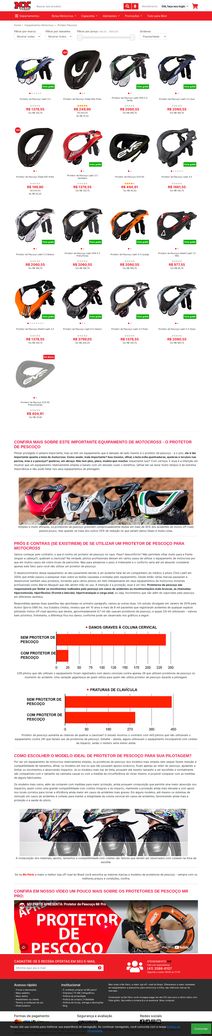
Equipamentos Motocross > (40, 25)
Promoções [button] (132, 16)
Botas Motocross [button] (63, 16)
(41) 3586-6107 (159, 969)
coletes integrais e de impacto (104, 788)
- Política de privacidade (73, 996)
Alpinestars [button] (110, 16)
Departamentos (29, 16)
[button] (174, 6)
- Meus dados (21, 996)
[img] (135, 6)
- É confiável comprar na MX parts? (79, 990)
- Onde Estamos (22, 1005)
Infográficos (88, 993)
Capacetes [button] (88, 16)
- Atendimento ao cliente (26, 999)
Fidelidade (89, 999)
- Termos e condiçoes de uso (28, 1002)
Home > (18, 25)
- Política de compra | (72, 999)
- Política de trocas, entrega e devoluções (82, 1002)
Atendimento (150, 6)
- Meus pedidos (22, 993)
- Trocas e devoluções (25, 990)
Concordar (201, 1028)
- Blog (64, 1005)
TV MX (77, 993)
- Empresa (66, 993)
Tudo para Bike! (157, 16)
